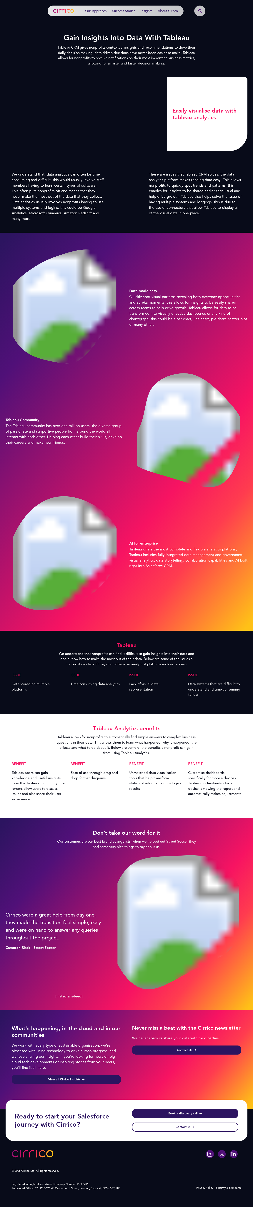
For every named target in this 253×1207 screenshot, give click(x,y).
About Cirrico (168, 11)
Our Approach (96, 11)
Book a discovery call (183, 1113)
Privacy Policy (204, 1187)
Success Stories (123, 11)
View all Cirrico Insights (64, 1079)
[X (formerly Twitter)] (222, 1154)
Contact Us (184, 1050)
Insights (146, 11)
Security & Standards (228, 1187)
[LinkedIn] (233, 1154)
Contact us (183, 1127)
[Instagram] (210, 1155)
